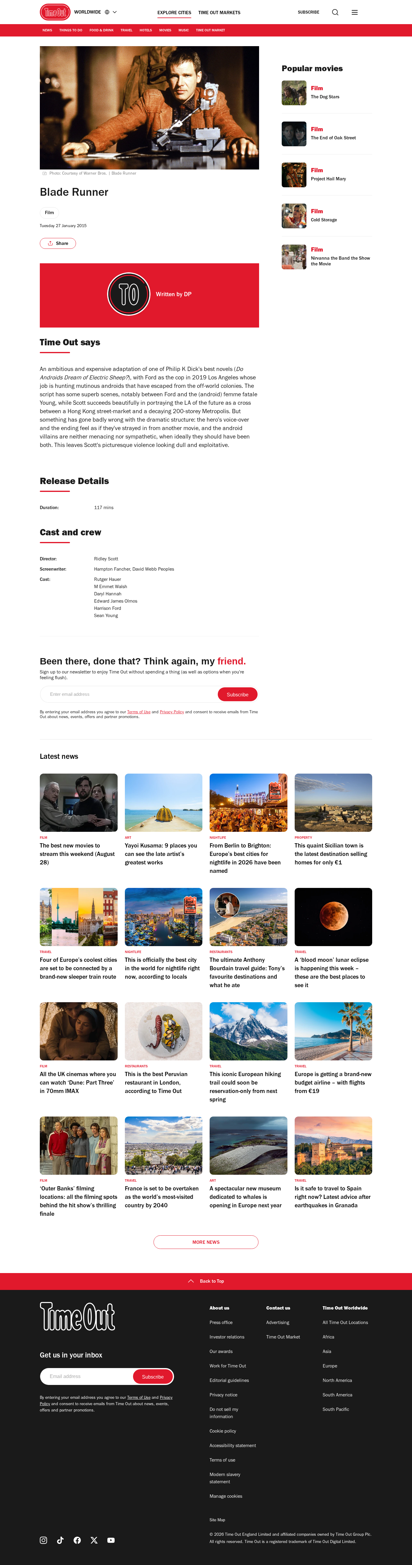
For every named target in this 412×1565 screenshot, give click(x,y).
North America (337, 1381)
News (47, 31)
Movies (165, 31)
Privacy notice (223, 1395)
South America (337, 1395)
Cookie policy (223, 1431)
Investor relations (227, 1337)
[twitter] (94, 1540)
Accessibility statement (233, 1446)
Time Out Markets (219, 13)
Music (184, 31)
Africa (328, 1337)
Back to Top (212, 1281)
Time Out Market (210, 31)
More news (206, 1242)
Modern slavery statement (225, 1479)
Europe (330, 1366)
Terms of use (222, 1460)
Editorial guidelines (229, 1381)
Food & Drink (101, 31)
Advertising (277, 1323)
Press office (221, 1323)
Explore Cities (174, 13)
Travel (126, 31)
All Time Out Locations (345, 1323)
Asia (327, 1352)
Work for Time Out (228, 1366)
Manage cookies (226, 1496)
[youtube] (111, 1540)
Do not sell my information (224, 1414)
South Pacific (336, 1410)
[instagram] (43, 1540)
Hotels (146, 31)
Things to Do (70, 31)
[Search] (335, 12)
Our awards (221, 1352)
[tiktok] (60, 1540)
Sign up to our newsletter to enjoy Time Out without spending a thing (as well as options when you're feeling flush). (142, 675)
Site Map (217, 1521)
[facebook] (77, 1540)
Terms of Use (139, 713)
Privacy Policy (172, 713)
